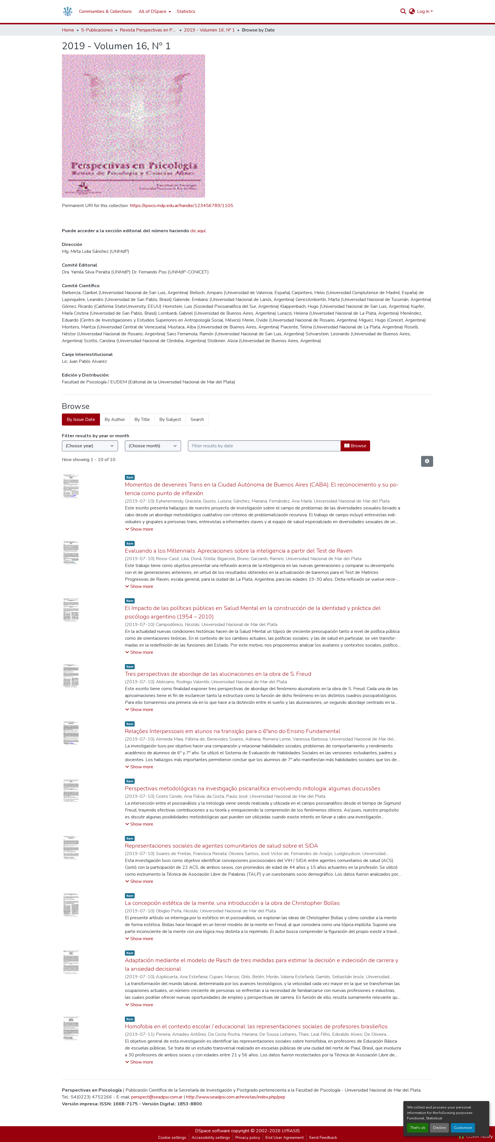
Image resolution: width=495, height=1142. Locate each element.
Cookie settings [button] (172, 1137)
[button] (67, 11)
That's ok (417, 1127)
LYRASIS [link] (291, 1131)
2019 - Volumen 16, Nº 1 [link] (209, 30)
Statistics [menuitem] (186, 11)
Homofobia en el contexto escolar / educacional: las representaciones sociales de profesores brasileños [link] (256, 1026)
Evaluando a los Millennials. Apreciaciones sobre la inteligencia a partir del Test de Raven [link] (239, 551)
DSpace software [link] (212, 1131)
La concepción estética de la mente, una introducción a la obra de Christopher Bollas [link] (232, 903)
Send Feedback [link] (323, 1137)
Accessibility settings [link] (211, 1137)
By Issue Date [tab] (81, 419)
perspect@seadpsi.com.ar (156, 1097)
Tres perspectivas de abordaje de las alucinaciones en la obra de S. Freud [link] (218, 674)
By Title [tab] (142, 419)
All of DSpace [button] (152, 11)
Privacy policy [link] (247, 1137)
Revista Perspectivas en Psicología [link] (148, 30)
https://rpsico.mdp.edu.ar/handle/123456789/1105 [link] (181, 205)
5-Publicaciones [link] (97, 30)
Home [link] (68, 30)
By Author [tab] (115, 419)
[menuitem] (154, 11)
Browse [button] (357, 446)
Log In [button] (424, 11)
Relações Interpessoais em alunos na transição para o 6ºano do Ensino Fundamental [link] (232, 731)
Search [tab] (197, 419)
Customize (463, 1127)
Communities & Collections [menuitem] (105, 11)
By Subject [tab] (170, 419)
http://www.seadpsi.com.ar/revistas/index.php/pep (235, 1097)
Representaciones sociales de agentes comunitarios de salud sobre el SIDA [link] (221, 846)
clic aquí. (198, 231)
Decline (439, 1127)
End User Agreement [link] (285, 1137)
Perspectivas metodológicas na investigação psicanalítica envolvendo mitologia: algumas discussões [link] (252, 788)
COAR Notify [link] (479, 1136)
